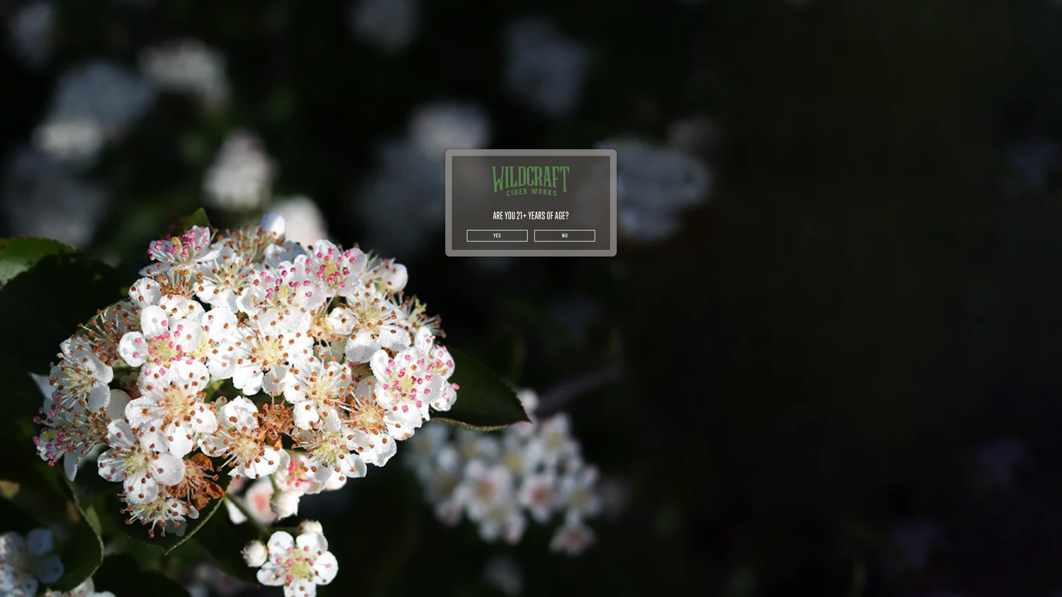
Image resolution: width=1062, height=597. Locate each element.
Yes (497, 235)
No (565, 235)
